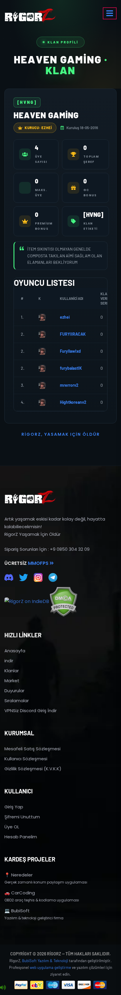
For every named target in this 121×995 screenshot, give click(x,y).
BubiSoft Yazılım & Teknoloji (45, 960)
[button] (110, 13)
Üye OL (11, 827)
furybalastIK (71, 368)
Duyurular (14, 690)
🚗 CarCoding (19, 893)
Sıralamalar (16, 700)
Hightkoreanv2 (73, 402)
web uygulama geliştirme (50, 967)
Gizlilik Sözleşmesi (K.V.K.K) (32, 769)
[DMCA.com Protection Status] (63, 602)
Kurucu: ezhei (38, 128)
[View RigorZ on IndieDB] (26, 601)
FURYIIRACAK (73, 334)
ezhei (65, 317)
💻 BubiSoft (17, 911)
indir (8, 661)
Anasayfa (14, 651)
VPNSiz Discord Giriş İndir (30, 710)
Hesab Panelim (20, 837)
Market (11, 681)
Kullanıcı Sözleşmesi (25, 759)
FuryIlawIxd (70, 351)
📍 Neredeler (18, 875)
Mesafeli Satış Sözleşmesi (32, 749)
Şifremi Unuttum (22, 817)
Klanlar (11, 671)
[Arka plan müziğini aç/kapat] (3, 987)
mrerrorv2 (69, 385)
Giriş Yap (13, 807)
